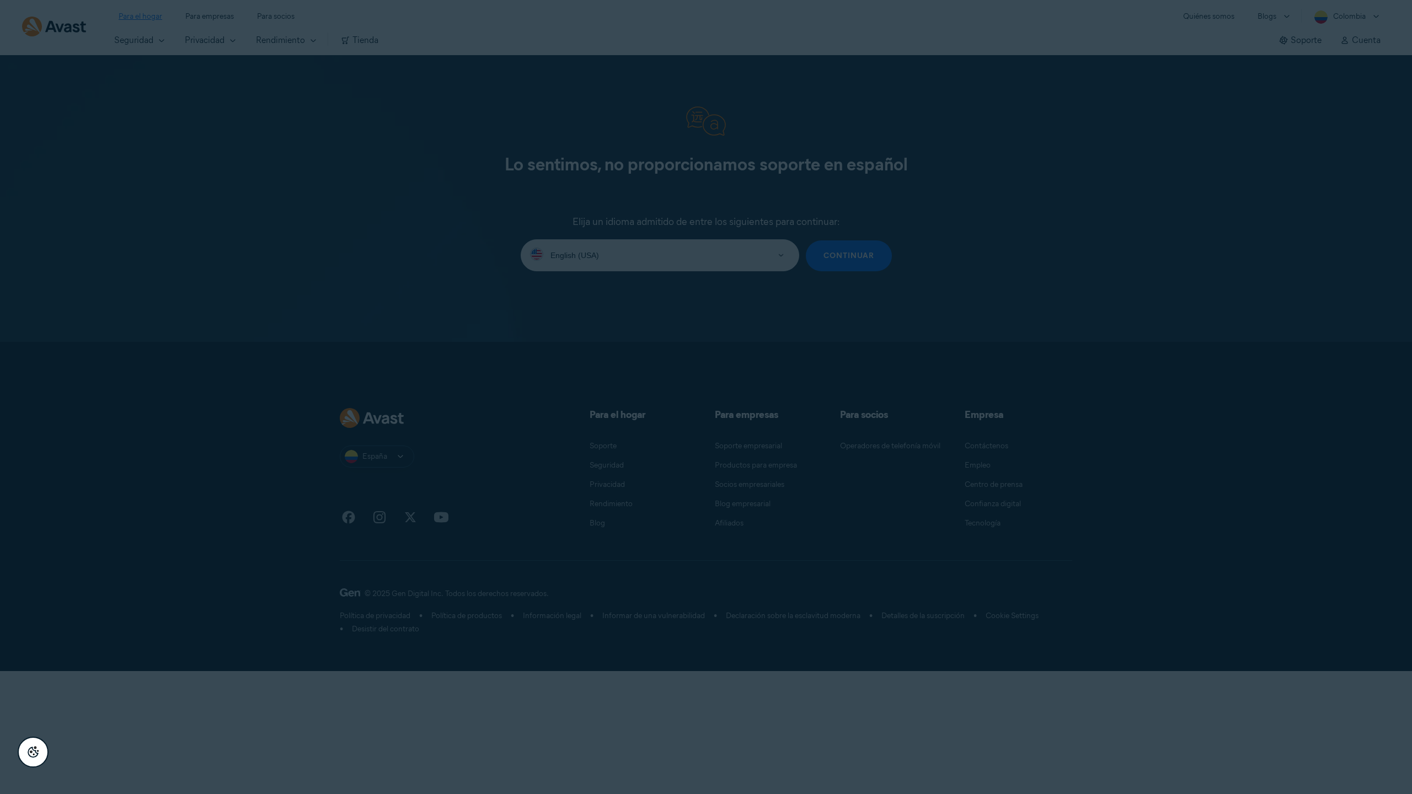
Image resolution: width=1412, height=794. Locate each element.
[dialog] (706, 397)
